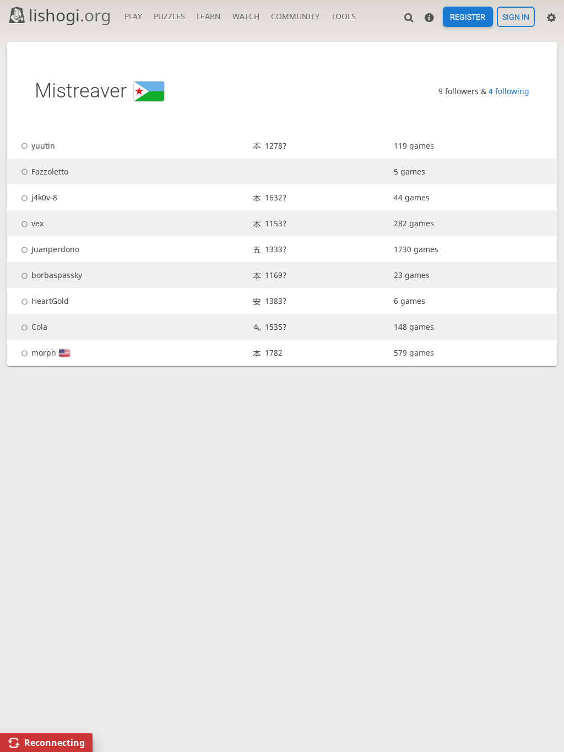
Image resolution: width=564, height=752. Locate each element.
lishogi (70, 15)
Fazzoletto (49, 171)
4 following (509, 91)
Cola (39, 326)
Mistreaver (81, 90)
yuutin (43, 145)
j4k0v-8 (44, 197)
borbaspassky (56, 275)
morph (43, 352)
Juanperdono (55, 249)
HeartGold (49, 301)
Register (467, 17)
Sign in (515, 17)
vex (37, 223)
